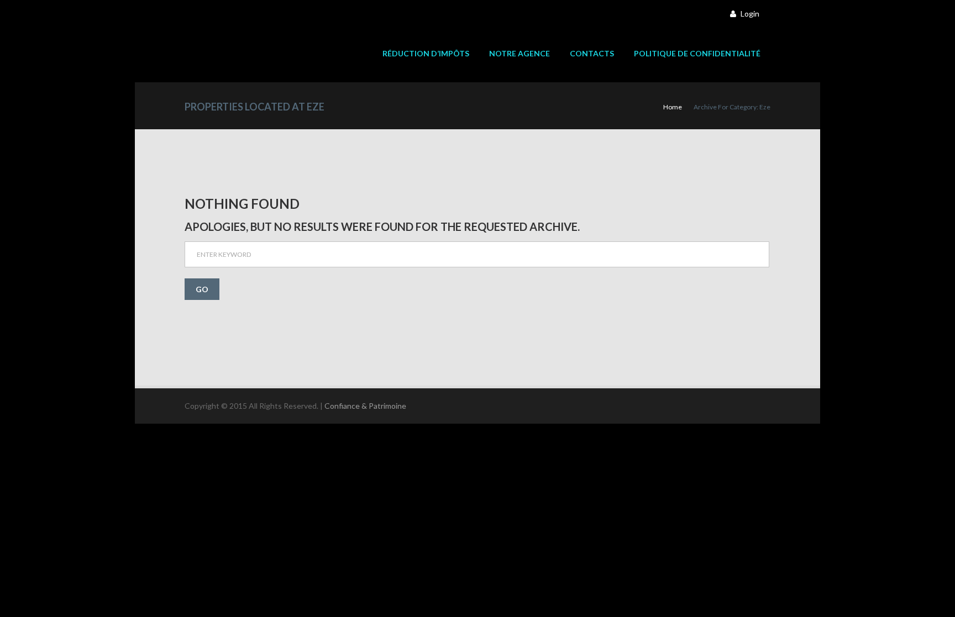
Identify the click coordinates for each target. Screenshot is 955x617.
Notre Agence (519, 53)
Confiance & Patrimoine (365, 405)
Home (672, 107)
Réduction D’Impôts (425, 53)
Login (749, 13)
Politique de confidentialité (697, 53)
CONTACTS (592, 53)
